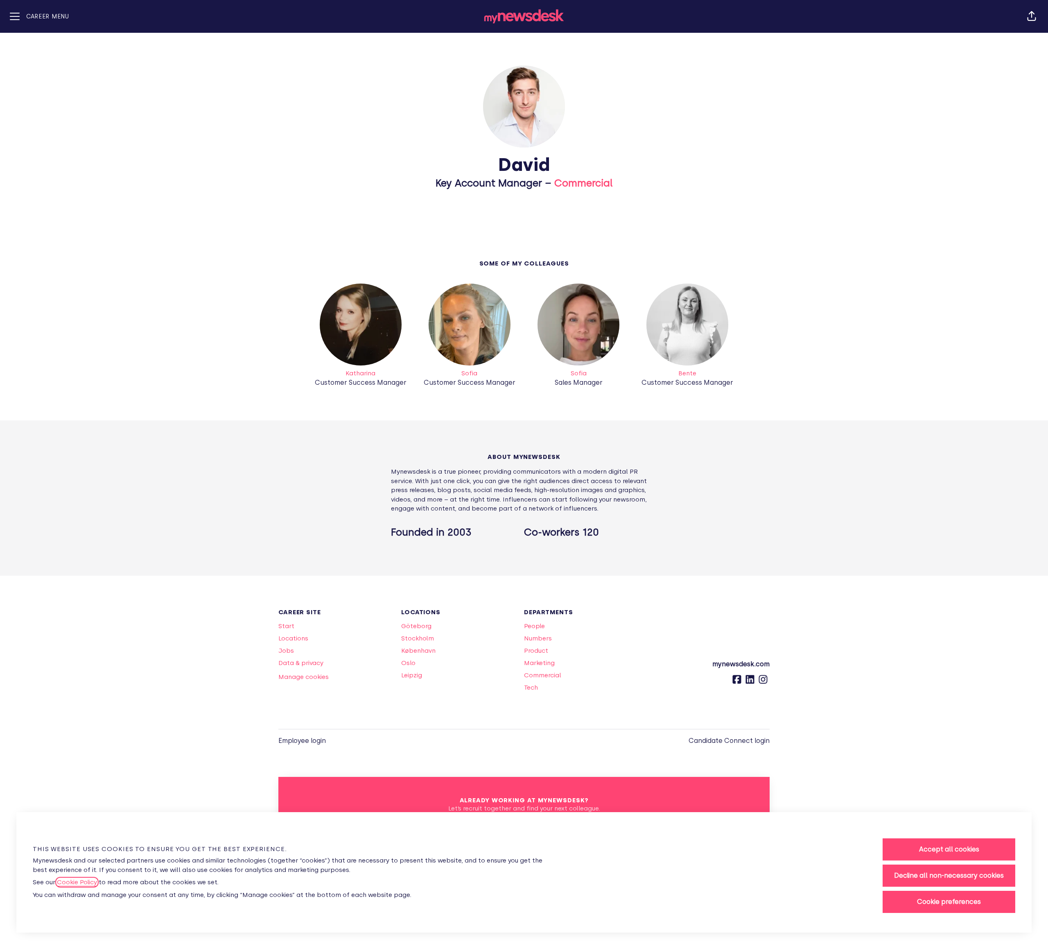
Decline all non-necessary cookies (949, 875)
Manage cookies (303, 677)
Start (286, 626)
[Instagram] (763, 682)
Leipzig (411, 675)
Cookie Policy (77, 882)
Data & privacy (300, 663)
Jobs (286, 650)
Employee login (302, 741)
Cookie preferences (949, 902)
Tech (531, 687)
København (418, 650)
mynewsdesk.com (741, 664)
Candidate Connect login (729, 741)
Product (536, 650)
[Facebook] (736, 682)
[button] (1031, 16)
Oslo (408, 663)
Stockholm (417, 638)
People (534, 626)
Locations (293, 638)
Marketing (539, 663)
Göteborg (416, 626)
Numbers (538, 638)
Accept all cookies (949, 849)
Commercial (583, 183)
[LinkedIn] (750, 682)
